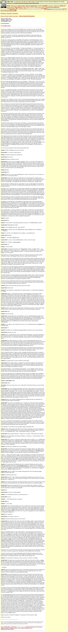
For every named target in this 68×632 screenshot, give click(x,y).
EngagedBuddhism (55, 7)
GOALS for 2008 (12, 10)
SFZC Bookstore (48, 9)
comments (21, 8)
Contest (27, 626)
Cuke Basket (64, 8)
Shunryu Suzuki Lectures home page (9, 16)
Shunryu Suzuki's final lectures (27, 16)
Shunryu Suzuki (13, 628)
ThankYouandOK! (11, 8)
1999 (11, 629)
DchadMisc (45, 5)
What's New (7, 626)
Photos (25, 8)
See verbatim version (5, 25)
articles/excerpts (10, 7)
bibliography (63, 5)
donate (39, 5)
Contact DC (3, 9)
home (2, 626)
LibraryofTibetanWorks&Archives (25, 628)
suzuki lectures (57, 5)
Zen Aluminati (44, 8)
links (17, 8)
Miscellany (39, 626)
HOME (8, 5)
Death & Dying (26, 7)
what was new (14, 5)
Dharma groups (13, 9)
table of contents (21, 5)
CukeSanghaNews (18, 7)
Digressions (33, 626)
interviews (50, 5)
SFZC (32, 7)
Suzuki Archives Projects (39, 7)
